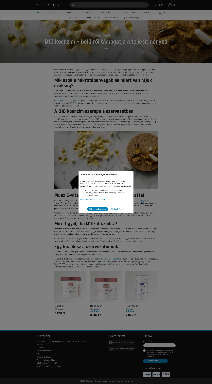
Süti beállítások (117, 209)
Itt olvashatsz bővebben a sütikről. (93, 199)
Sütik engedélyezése (97, 209)
